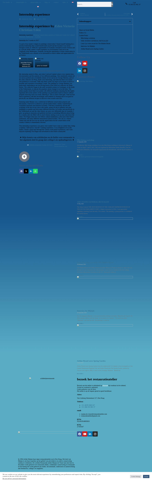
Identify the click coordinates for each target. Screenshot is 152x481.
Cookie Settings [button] (135, 476)
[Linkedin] (79, 70)
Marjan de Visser (59, 144)
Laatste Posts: (83, 35)
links (64, 2)
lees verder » (80, 155)
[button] (21, 171)
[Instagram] (84, 70)
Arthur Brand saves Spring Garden (92, 49)
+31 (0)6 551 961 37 (88, 407)
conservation (20, 2)
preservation (34, 2)
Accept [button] (146, 476)
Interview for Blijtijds (88, 46)
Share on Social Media (86, 30)
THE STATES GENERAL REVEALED (94, 41)
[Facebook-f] (79, 63)
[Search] (112, 4)
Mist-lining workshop (88, 38)
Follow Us (82, 33)
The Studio (6, 2)
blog (46, 2)
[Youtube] (84, 63)
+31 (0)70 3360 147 (88, 405)
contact (56, 2)
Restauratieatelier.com (60, 146)
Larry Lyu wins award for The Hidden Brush (95, 43)
